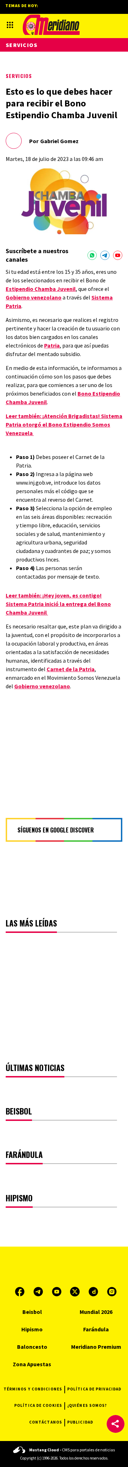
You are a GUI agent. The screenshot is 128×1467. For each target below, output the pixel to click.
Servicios (19, 75)
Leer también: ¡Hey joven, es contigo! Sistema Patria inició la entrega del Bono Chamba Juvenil (58, 604)
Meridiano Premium (96, 1346)
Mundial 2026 (96, 1311)
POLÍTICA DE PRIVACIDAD (94, 1389)
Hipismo (32, 1329)
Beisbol (32, 1311)
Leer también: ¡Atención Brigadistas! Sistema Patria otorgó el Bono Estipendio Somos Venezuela (64, 424)
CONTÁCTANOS (45, 1422)
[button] (115, 1424)
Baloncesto (32, 1346)
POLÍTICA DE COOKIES (38, 1405)
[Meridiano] (51, 25)
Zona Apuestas (32, 1364)
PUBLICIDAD (80, 1422)
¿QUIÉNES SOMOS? (87, 1405)
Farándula (96, 1329)
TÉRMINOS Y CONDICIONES (33, 1389)
